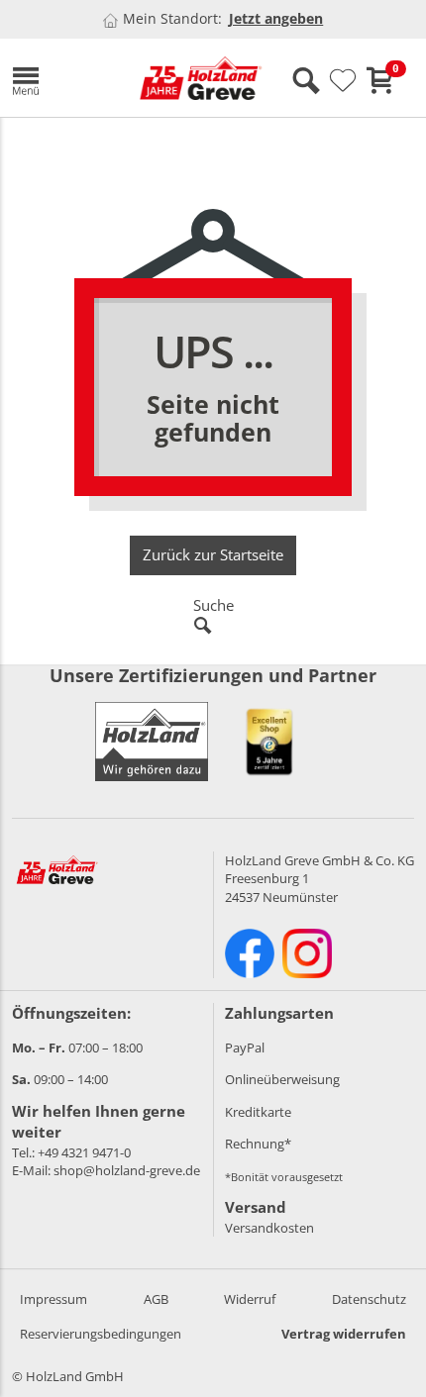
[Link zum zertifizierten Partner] (269, 741)
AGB (156, 1299)
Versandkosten (269, 1228)
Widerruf (249, 1299)
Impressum (53, 1299)
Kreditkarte (258, 1112)
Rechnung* (258, 1143)
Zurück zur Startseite (213, 554)
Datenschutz (369, 1299)
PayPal (245, 1047)
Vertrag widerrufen (343, 1334)
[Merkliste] (343, 81)
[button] (60, 77)
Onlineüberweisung (282, 1079)
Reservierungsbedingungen (100, 1334)
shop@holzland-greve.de (126, 1170)
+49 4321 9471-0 (84, 1152)
